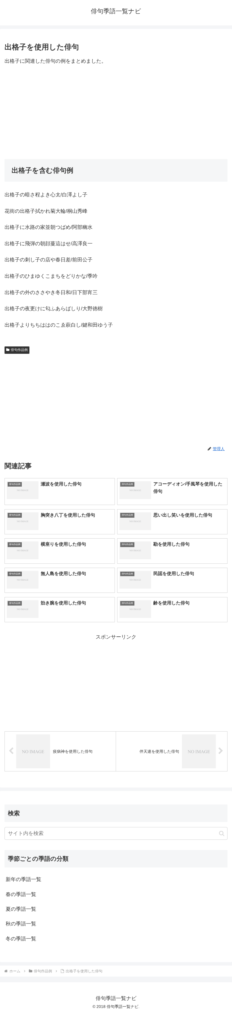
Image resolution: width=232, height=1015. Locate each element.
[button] (222, 833)
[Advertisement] (116, 112)
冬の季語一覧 (21, 939)
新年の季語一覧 (23, 879)
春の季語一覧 (21, 894)
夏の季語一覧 (21, 909)
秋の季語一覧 (21, 924)
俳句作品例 (19, 350)
